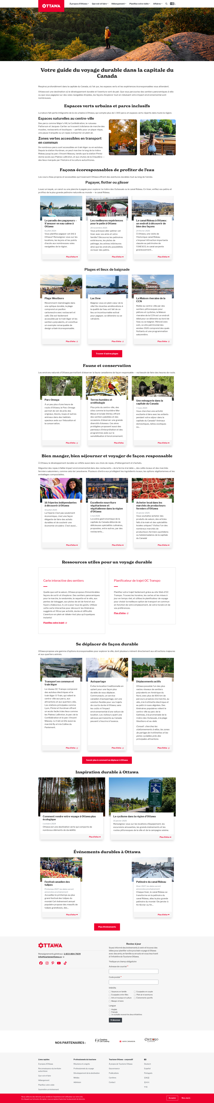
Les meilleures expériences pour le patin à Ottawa (106, 222)
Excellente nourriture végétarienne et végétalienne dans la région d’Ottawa (106, 507)
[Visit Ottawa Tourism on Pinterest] (53, 963)
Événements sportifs (144, 998)
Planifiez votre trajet (53, 622)
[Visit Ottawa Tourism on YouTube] (59, 963)
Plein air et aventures (144, 995)
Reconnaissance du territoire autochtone (49, 1069)
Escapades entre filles (119, 995)
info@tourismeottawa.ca (50, 957)
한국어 (146, 1082)
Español (147, 1068)
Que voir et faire (99, 4)
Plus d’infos (71, 257)
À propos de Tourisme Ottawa (120, 1064)
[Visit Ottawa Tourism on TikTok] (65, 963)
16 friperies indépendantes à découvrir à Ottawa (61, 504)
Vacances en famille (119, 992)
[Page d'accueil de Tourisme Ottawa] (51, 6)
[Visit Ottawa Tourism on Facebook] (41, 963)
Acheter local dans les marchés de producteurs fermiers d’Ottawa (151, 505)
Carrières (112, 1078)
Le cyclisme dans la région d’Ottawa (134, 816)
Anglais (114, 1009)
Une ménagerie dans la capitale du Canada (149, 402)
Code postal (114, 977)
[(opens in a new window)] (61, 286)
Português (148, 1073)
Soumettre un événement (48, 1089)
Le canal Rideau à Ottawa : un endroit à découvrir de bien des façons (151, 223)
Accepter (172, 1098)
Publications (114, 1073)
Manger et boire (117, 1001)
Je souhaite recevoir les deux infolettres (126, 1015)
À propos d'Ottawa (78, 4)
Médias (76, 1078)
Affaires (157, 4)
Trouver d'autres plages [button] (107, 353)
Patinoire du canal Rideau (151, 881)
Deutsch (147, 1064)
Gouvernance (114, 1068)
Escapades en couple (144, 992)
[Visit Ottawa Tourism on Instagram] (47, 963)
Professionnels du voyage (84, 1068)
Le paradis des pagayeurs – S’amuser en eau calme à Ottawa (61, 223)
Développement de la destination (87, 1073)
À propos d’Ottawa (45, 1064)
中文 (146, 1087)
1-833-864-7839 (72, 954)
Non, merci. (186, 1098)
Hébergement (118, 4)
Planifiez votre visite (139, 4)
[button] (166, 3)
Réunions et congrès (82, 1064)
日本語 (146, 1078)
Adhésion (77, 1082)
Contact (112, 1082)
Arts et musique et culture (121, 998)
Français (114, 1012)
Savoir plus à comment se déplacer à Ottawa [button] (107, 760)
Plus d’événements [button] (107, 927)
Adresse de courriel (118, 966)
